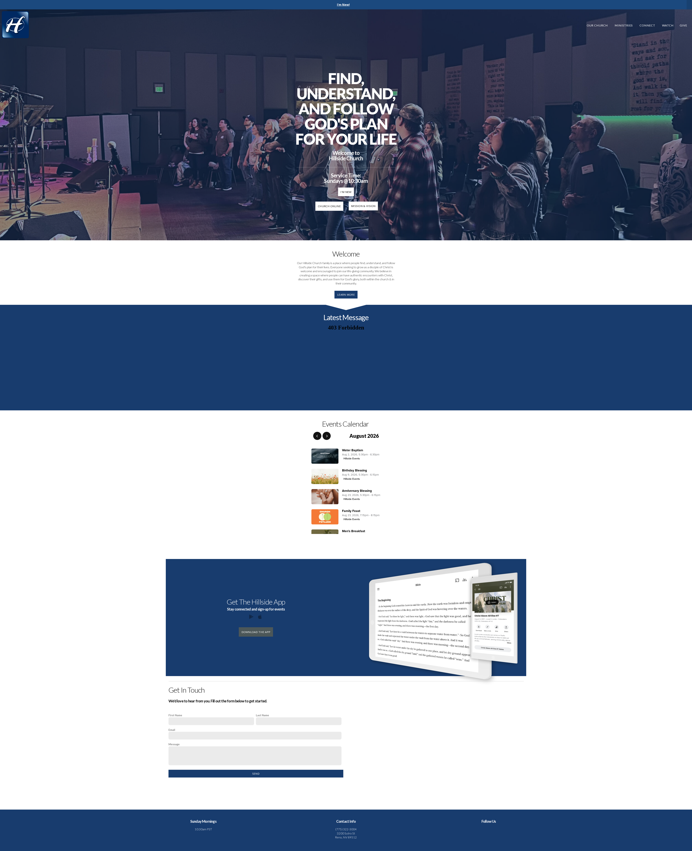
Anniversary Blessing (357, 491)
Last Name (262, 715)
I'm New (345, 192)
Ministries (624, 25)
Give (683, 25)
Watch (668, 25)
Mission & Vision (363, 206)
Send (256, 773)
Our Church (598, 25)
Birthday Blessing (354, 470)
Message (174, 744)
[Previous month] (317, 436)
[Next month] (327, 436)
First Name (175, 715)
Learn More (346, 294)
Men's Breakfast (353, 531)
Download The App (255, 632)
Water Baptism (352, 450)
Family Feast (351, 511)
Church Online (329, 206)
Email (171, 729)
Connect (648, 25)
